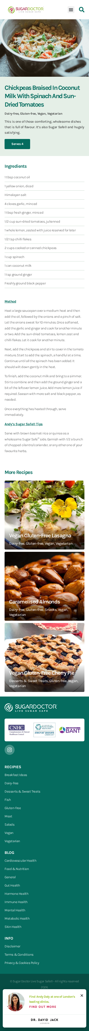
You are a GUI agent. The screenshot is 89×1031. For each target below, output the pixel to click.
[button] (71, 9)
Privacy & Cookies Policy (22, 963)
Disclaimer (12, 946)
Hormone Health (16, 894)
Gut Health (12, 885)
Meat (8, 816)
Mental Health (15, 910)
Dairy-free (11, 783)
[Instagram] (10, 750)
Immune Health (16, 902)
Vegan (9, 833)
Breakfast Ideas (16, 775)
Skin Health (13, 927)
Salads (10, 824)
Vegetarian (12, 841)
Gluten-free (13, 808)
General (10, 877)
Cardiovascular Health (21, 860)
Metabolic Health (17, 918)
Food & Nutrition (17, 869)
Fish (8, 800)
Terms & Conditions (19, 954)
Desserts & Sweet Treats (22, 791)
